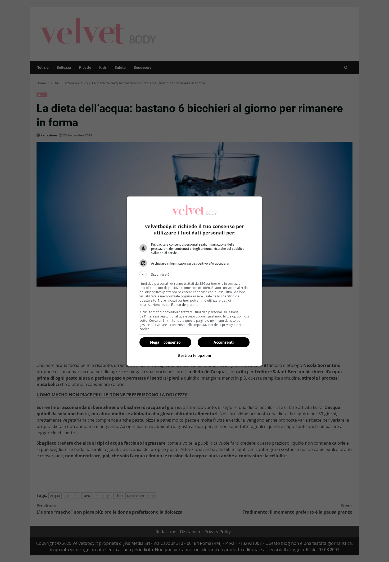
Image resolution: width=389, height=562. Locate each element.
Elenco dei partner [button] (185, 304)
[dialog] (194, 281)
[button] (194, 274)
